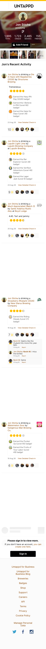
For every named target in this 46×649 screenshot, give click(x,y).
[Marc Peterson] (22, 129)
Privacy (23, 611)
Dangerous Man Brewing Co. (19, 429)
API (23, 601)
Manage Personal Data (23, 624)
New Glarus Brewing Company (19, 304)
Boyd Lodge (21, 211)
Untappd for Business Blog (23, 572)
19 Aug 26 (12, 328)
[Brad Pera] (27, 192)
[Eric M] (27, 129)
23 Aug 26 (12, 122)
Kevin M (16, 341)
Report (24, 347)
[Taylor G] (32, 465)
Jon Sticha (13, 74)
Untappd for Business (23, 566)
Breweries (23, 578)
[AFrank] (32, 129)
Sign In (23, 553)
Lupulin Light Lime (16, 143)
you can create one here (28, 545)
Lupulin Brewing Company (20, 146)
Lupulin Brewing (18, 148)
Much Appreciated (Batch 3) (21, 206)
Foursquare (23, 31)
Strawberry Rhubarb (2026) (21, 301)
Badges (23, 583)
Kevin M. (27, 351)
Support (23, 592)
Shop (23, 587)
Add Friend (22, 44)
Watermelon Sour (16, 425)
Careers (23, 597)
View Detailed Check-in (27, 122)
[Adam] (17, 129)
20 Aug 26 (12, 229)
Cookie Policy (23, 615)
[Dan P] (32, 192)
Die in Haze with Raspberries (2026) (21, 77)
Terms (23, 606)
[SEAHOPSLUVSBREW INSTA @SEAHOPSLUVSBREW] (32, 334)
